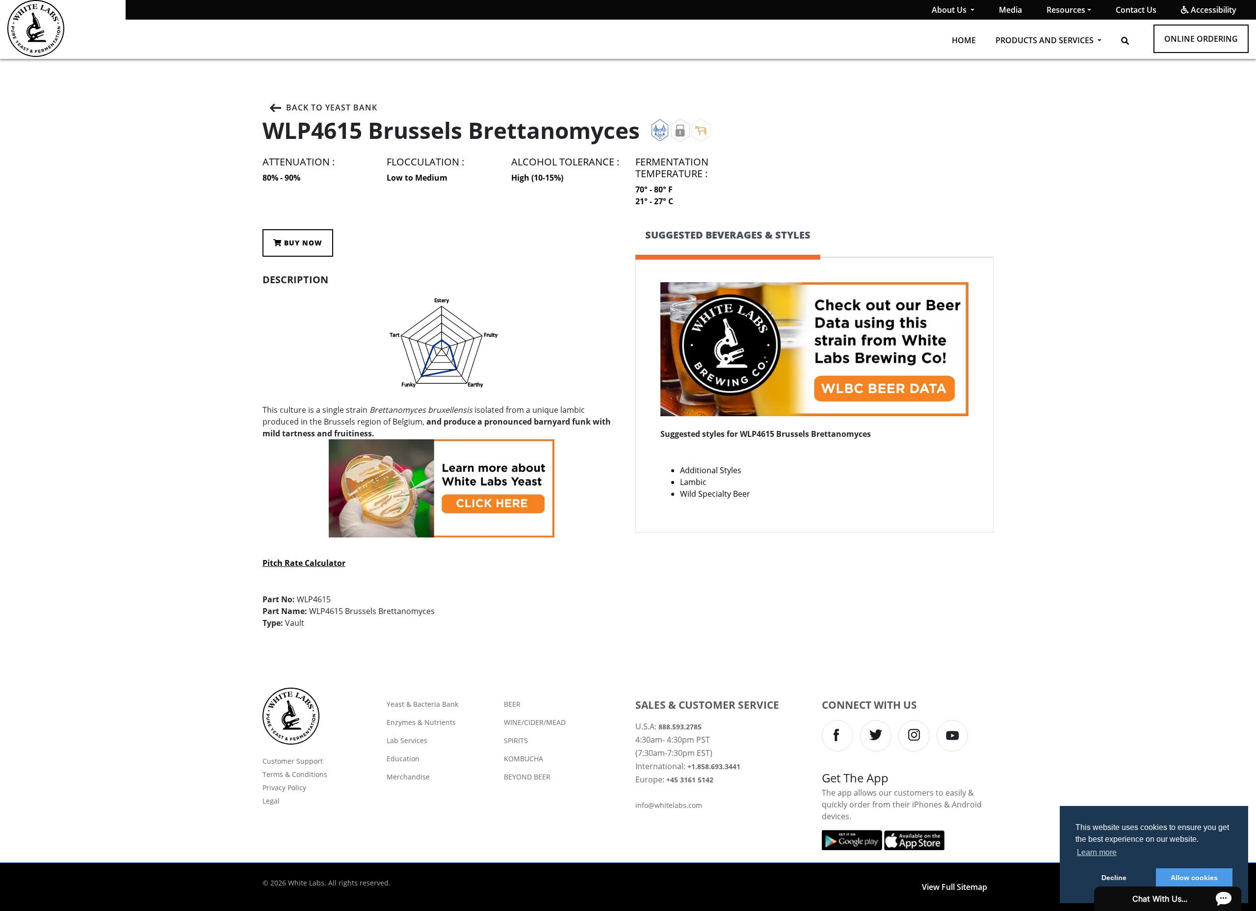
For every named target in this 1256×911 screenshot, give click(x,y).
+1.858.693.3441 (713, 766)
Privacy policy (284, 787)
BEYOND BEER (527, 776)
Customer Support (292, 761)
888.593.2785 (680, 726)
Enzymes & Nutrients (421, 722)
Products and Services (1045, 40)
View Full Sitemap (954, 887)
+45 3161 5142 (689, 779)
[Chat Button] (1167, 898)
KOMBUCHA (523, 758)
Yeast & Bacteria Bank (422, 704)
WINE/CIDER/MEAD (535, 722)
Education (403, 758)
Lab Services (407, 740)
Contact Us (1136, 9)
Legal (271, 800)
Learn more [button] (1097, 852)
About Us (950, 9)
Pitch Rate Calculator (303, 563)
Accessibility (1212, 9)
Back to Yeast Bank (331, 107)
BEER (512, 704)
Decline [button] (1113, 878)
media (1010, 9)
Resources (1066, 9)
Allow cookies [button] (1194, 878)
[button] (1125, 41)
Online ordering (1201, 38)
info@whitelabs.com (668, 805)
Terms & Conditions (294, 774)
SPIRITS (516, 740)
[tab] (727, 243)
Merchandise (408, 776)
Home (964, 40)
